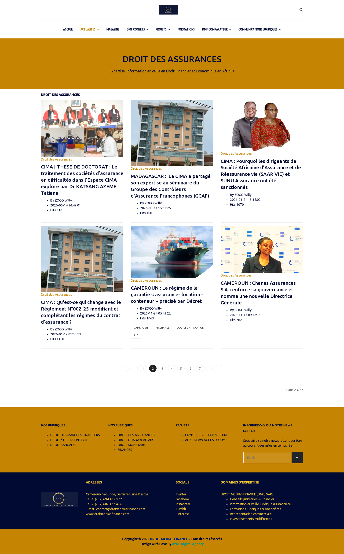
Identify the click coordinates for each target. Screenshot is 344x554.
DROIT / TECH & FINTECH (68, 440)
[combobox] (301, 10)
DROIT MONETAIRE (132, 445)
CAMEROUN (141, 327)
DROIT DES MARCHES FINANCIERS (75, 435)
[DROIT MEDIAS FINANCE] (169, 10)
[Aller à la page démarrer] (124, 368)
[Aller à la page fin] (218, 368)
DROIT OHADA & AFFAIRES (137, 440)
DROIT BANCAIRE (63, 445)
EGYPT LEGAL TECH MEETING (206, 435)
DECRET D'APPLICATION (190, 327)
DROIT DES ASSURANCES (136, 435)
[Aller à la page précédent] (134, 368)
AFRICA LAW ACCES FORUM (205, 440)
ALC (136, 335)
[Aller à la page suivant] (209, 368)
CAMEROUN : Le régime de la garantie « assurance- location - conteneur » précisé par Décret (167, 294)
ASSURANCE (162, 327)
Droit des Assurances (56, 159)
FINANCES (125, 450)
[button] (90, 29)
